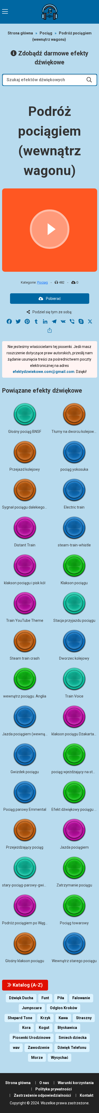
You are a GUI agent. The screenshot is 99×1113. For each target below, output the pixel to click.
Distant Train (24, 545)
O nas (44, 1083)
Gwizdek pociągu (25, 772)
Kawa (63, 1018)
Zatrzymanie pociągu (74, 885)
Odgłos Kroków (63, 1008)
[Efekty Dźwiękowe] (49, 12)
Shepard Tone (20, 1018)
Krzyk (45, 1018)
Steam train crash (25, 658)
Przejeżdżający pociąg (24, 847)
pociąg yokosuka (74, 469)
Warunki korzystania (76, 1083)
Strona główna (20, 33)
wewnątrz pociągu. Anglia (24, 696)
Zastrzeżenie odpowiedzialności (42, 1095)
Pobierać (53, 298)
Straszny (84, 1018)
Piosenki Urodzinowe (31, 1037)
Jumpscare (32, 1008)
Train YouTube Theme (24, 620)
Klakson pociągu (74, 583)
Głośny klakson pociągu (24, 961)
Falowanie (81, 998)
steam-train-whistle (74, 545)
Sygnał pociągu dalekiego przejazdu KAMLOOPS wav (46, 507)
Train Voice (74, 696)
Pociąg (46, 33)
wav (16, 1047)
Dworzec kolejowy (74, 658)
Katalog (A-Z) (27, 985)
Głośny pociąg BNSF (24, 431)
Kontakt (86, 1095)
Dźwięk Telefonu (72, 1047)
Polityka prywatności (53, 1089)
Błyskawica (67, 1027)
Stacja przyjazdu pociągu (74, 620)
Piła (60, 998)
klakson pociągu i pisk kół (24, 583)
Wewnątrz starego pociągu (74, 961)
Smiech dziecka (73, 1037)
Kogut (44, 1027)
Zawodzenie (38, 1047)
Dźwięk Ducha (21, 998)
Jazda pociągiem (74, 847)
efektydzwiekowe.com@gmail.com (43, 372)
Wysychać (59, 1057)
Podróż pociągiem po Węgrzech (28, 923)
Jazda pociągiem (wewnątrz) (26, 734)
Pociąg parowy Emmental (24, 809)
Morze (37, 1057)
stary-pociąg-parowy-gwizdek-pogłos (33, 885)
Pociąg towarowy (74, 923)
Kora (26, 1027)
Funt (45, 998)
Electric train (74, 507)
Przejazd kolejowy (25, 469)
